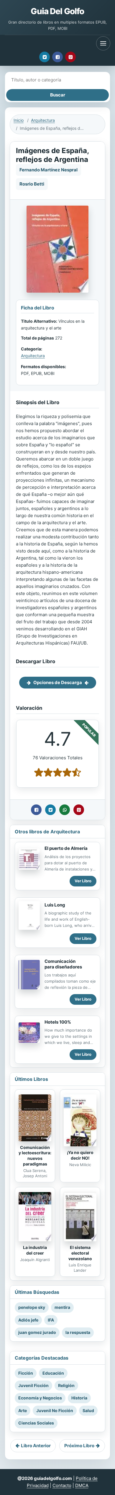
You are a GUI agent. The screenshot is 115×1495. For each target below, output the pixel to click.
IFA (51, 1319)
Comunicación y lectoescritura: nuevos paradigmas (35, 1156)
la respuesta (77, 1332)
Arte (22, 1410)
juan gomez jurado (37, 1332)
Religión (66, 1385)
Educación (53, 1373)
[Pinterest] (70, 57)
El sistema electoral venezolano (80, 1253)
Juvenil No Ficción (54, 1410)
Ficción (25, 1373)
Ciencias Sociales (36, 1422)
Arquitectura (43, 120)
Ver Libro (83, 880)
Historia (79, 1397)
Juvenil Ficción (33, 1385)
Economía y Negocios (40, 1397)
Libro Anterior (36, 1445)
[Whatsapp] (64, 809)
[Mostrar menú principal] (103, 43)
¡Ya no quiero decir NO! (80, 1155)
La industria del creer (35, 1250)
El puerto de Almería (66, 848)
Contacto (61, 1485)
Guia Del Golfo (57, 11)
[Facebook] (57, 57)
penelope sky (31, 1307)
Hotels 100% (58, 1022)
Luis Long (55, 905)
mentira (62, 1307)
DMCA (81, 1485)
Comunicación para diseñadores (63, 964)
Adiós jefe (28, 1319)
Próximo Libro (79, 1445)
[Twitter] (44, 57)
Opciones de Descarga (57, 682)
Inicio (19, 120)
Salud (88, 1410)
